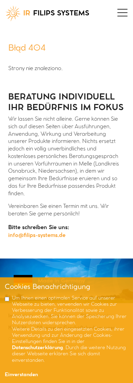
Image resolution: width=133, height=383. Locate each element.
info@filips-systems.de (36, 235)
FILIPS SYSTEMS (56, 13)
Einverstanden (21, 375)
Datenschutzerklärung (37, 348)
